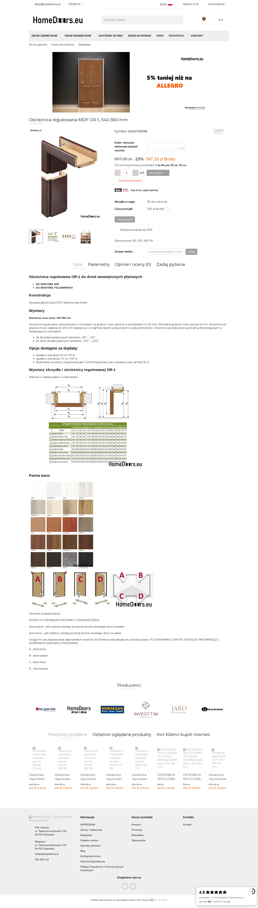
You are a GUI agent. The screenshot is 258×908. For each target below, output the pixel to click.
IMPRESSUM (87, 824)
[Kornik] (212, 709)
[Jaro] (218, 131)
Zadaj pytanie (124, 219)
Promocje (137, 829)
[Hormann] (112, 709)
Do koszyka (156, 172)
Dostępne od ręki (111, 35)
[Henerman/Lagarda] (45, 709)
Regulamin (86, 835)
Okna (160, 35)
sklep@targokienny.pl (47, 853)
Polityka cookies (89, 840)
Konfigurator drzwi (90, 856)
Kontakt (197, 35)
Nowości (136, 824)
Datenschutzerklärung (92, 861)
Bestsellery (138, 835)
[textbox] (166, 146)
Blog (82, 850)
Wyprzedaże (138, 840)
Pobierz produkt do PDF (136, 229)
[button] (87, 817)
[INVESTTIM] (145, 709)
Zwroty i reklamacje (91, 829)
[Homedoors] (79, 709)
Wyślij (191, 251)
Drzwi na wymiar (139, 35)
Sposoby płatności (90, 845)
